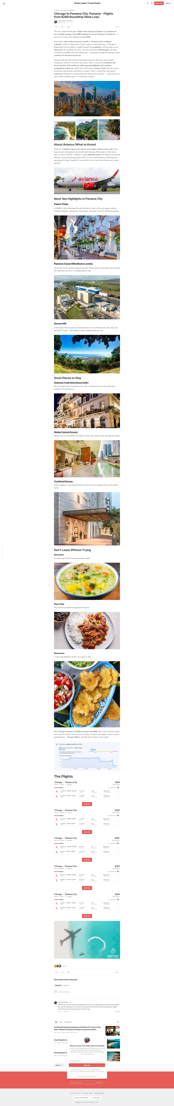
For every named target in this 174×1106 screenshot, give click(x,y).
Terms (91, 1093)
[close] (104, 1037)
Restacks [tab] (66, 985)
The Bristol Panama (63, 481)
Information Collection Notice (86, 1071)
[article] (87, 1031)
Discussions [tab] (68, 1022)
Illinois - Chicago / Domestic (64, 10)
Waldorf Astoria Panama (66, 432)
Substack (78, 1102)
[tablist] (62, 985)
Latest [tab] (61, 1022)
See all (57, 1065)
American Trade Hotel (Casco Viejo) (71, 382)
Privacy (86, 1093)
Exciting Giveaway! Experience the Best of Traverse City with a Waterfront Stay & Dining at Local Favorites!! (77, 1028)
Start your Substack (82, 1097)
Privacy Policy (100, 1071)
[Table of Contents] (2, 553)
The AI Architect (63, 1002)
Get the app (96, 1097)
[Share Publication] (152, 3)
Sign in (168, 3)
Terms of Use (95, 1069)
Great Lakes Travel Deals (65, 21)
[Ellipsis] (119, 1002)
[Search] (148, 3)
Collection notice (99, 1093)
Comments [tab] (58, 985)
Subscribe (159, 3)
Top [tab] (56, 1022)
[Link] (51, 144)
